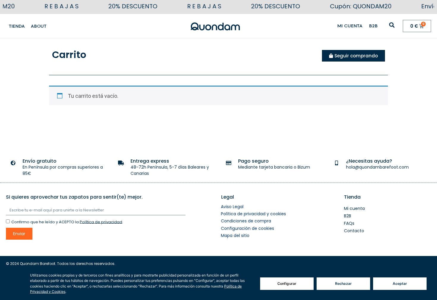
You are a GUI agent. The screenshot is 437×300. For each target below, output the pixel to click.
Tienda (17, 26)
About (39, 26)
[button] (392, 25)
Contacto (354, 231)
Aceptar (400, 283)
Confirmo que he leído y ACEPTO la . (67, 221)
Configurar (286, 283)
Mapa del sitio (235, 235)
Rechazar (343, 283)
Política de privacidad (101, 221)
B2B (373, 26)
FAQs (349, 223)
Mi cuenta (350, 26)
